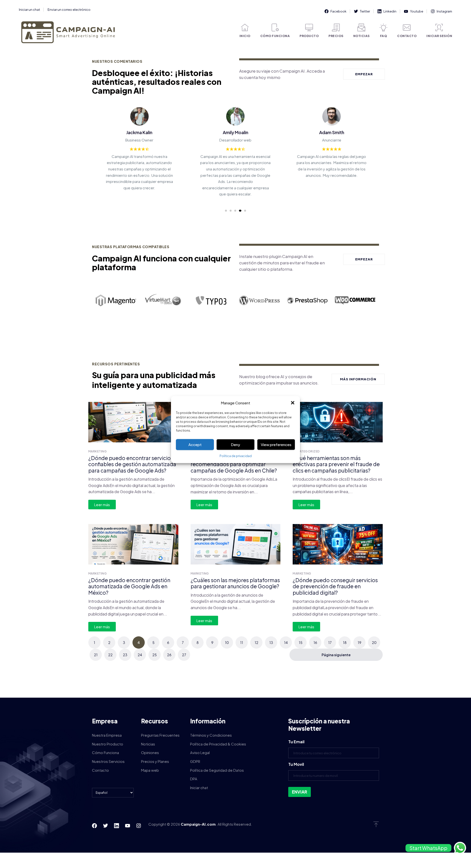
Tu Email (296, 741)
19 (359, 642)
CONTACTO (407, 36)
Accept (195, 444)
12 (256, 642)
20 (374, 642)
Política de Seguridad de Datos (217, 770)
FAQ (383, 36)
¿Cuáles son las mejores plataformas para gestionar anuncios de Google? (235, 583)
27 (184, 655)
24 (140, 655)
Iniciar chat (199, 787)
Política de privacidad (236, 456)
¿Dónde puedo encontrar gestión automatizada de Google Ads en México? (129, 586)
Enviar (299, 792)
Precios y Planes (155, 761)
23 (125, 655)
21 (96, 655)
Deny (235, 444)
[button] (292, 402)
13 (271, 642)
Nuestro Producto (107, 744)
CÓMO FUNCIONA (275, 36)
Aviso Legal (200, 752)
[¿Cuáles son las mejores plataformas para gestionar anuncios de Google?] (236, 544)
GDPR (195, 761)
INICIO (244, 36)
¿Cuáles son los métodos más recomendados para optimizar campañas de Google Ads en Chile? (234, 464)
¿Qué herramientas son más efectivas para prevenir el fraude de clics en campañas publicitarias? (336, 464)
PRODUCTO (309, 36)
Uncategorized (306, 451)
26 (169, 655)
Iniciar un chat (29, 10)
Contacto (100, 770)
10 (227, 642)
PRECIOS (335, 36)
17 (330, 642)
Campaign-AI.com (198, 824)
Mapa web (150, 770)
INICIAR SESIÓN (439, 36)
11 (241, 642)
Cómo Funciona (105, 752)
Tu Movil (296, 764)
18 (345, 642)
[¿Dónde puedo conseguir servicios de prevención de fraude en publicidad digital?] (338, 544)
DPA (193, 778)
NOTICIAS (361, 36)
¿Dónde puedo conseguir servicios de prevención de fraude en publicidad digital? (335, 586)
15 (300, 642)
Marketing (97, 451)
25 (154, 655)
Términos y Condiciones (211, 735)
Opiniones (150, 752)
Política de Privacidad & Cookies (218, 744)
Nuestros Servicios (108, 761)
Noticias (148, 744)
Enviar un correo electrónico (69, 10)
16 (315, 642)
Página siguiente (336, 655)
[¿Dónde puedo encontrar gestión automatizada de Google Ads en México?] (133, 544)
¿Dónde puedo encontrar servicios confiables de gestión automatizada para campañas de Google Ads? (132, 464)
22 (110, 655)
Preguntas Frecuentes (160, 735)
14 (286, 642)
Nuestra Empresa (107, 735)
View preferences (276, 444)
